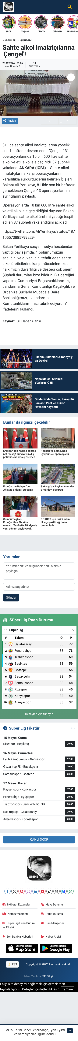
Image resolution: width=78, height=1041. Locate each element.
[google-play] (56, 949)
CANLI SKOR (39, 839)
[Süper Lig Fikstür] (73, 728)
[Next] (63, 891)
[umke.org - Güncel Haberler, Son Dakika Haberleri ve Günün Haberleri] (8, 6)
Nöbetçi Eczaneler (18, 904)
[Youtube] (42, 891)
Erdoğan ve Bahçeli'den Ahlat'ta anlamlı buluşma (18, 488)
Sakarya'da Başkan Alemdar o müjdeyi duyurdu (57, 488)
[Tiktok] (49, 891)
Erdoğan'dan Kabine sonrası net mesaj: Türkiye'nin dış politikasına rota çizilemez (20, 454)
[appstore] (22, 949)
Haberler (9, 40)
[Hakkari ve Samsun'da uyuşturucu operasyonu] (58, 438)
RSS (14, 964)
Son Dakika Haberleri (19, 936)
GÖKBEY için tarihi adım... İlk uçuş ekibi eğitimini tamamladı (56, 522)
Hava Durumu (54, 904)
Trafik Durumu (54, 914)
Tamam (67, 989)
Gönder (11, 597)
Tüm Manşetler (54, 923)
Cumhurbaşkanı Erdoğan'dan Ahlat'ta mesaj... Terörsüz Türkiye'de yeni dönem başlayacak (20, 524)
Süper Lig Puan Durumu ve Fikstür (19, 925)
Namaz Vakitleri (18, 914)
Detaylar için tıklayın (39, 714)
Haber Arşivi (53, 936)
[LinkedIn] (35, 891)
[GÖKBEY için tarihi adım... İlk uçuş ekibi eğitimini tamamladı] (58, 506)
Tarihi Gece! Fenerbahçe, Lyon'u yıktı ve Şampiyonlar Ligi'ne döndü (39, 1032)
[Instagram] (28, 891)
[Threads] (56, 891)
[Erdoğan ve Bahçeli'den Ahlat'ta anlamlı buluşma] (20, 473)
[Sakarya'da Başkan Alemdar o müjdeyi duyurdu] (58, 473)
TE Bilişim (48, 976)
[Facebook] (7, 891)
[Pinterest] (21, 891)
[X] (14, 891)
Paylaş (12, 120)
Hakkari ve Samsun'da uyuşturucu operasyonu (55, 452)
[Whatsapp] (70, 891)
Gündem (25, 40)
